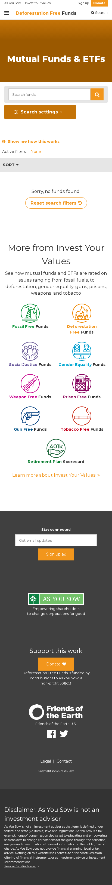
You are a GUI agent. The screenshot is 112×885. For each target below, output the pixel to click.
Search (101, 13)
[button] (97, 94)
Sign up (83, 3)
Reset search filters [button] (53, 203)
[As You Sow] (56, 599)
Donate (99, 3)
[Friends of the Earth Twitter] (62, 734)
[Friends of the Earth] (56, 712)
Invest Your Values (38, 3)
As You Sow (12, 3)
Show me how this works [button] (32, 141)
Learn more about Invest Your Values (54, 475)
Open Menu (6, 13)
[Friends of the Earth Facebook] (49, 734)
